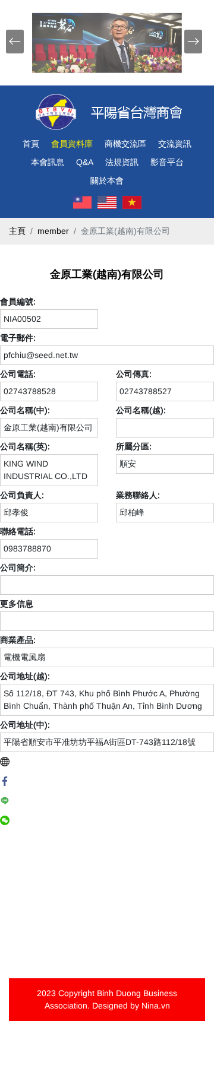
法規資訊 (122, 162)
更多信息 (16, 603)
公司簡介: (18, 567)
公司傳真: (134, 374)
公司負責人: (22, 495)
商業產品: (18, 640)
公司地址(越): (25, 676)
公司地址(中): (25, 725)
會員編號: (18, 301)
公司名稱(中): (25, 410)
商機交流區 (125, 143)
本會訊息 (47, 162)
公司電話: (18, 374)
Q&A (84, 162)
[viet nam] (131, 202)
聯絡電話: (18, 531)
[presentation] (15, 41)
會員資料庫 (72, 143)
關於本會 (107, 180)
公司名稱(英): (25, 446)
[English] (107, 202)
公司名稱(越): (141, 410)
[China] (82, 202)
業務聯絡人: (138, 495)
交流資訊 (174, 143)
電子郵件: (18, 338)
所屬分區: (134, 446)
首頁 (31, 143)
